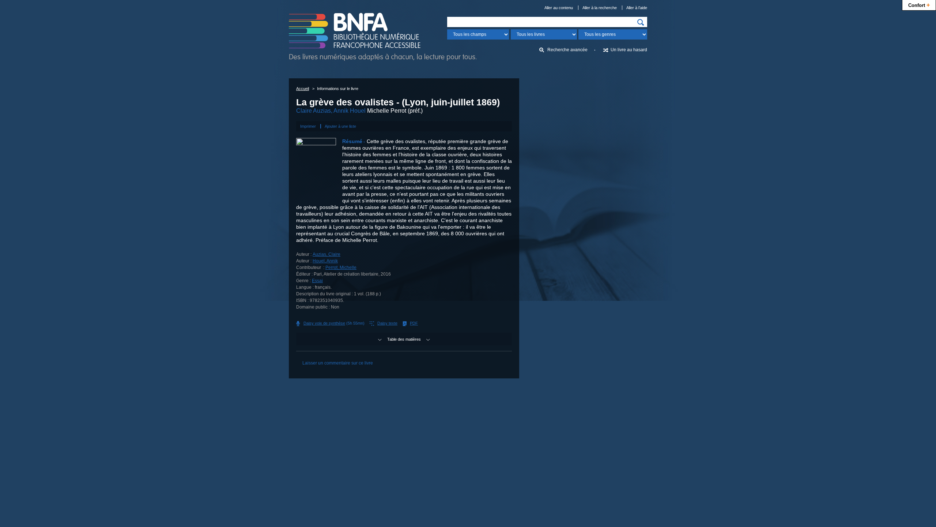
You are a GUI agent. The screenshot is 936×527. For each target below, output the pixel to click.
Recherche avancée (567, 49)
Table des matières (404, 339)
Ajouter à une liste (340, 126)
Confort (919, 4)
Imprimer (308, 126)
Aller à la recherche (599, 7)
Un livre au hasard (629, 49)
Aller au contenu (558, 7)
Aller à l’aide (636, 7)
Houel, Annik (325, 261)
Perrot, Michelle (340, 267)
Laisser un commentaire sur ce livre (337, 363)
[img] (640, 22)
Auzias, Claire (326, 254)
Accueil (302, 88)
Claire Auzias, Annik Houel (331, 111)
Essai (317, 280)
